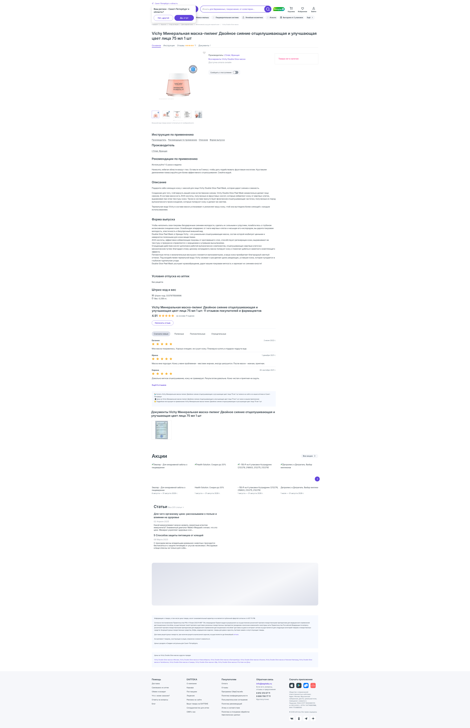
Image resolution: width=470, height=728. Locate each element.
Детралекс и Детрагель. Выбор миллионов (301, 487)
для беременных (217, 9)
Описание (203, 140)
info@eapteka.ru (264, 683)
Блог (154, 704)
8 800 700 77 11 (263, 696)
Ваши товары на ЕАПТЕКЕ (197, 704)
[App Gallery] (313, 685)
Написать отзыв (162, 323)
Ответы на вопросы (160, 700)
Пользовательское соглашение (234, 700)
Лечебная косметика (254, 17)
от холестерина (247, 9)
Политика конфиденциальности (235, 696)
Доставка (156, 683)
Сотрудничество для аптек (198, 708)
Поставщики (192, 692)
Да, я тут (184, 18)
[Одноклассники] (298, 718)
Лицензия (191, 696)
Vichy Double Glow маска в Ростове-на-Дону (234, 662)
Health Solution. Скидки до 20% (209, 487)
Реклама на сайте (194, 700)
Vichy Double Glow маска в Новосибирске (195, 660)
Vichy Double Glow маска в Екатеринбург (225, 660)
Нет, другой (163, 18)
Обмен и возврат (159, 692)
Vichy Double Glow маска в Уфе (206, 662)
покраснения (232, 9)
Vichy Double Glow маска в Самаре (182, 662)
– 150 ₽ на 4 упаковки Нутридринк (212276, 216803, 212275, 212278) (258, 488)
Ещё (308, 17)
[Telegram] (306, 718)
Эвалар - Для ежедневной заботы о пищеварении (168, 488)
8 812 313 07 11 (263, 693)
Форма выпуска (217, 140)
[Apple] (291, 685)
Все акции (308, 456)
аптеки (236, 634)
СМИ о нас (191, 712)
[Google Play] (298, 685)
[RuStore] (306, 685)
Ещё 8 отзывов (159, 385)
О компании (192, 683)
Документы (204, 45)
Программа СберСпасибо (232, 692)
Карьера (190, 687)
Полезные (179, 334)
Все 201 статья (175, 507)
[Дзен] (313, 718)
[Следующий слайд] (317, 479)
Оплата (225, 683)
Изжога (273, 17)
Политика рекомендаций (232, 704)
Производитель (159, 140)
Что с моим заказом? (161, 696)
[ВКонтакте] (291, 718)
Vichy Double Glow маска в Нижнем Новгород (282, 660)
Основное (156, 45)
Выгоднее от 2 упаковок (293, 17)
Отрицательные (218, 334)
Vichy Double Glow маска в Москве (166, 660)
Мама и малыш (202, 17)
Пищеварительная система (227, 17)
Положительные (197, 334)
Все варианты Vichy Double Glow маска (226, 59)
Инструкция (169, 45)
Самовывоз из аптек (160, 687)
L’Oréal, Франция (232, 55)
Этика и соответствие (231, 708)
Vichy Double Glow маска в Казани (252, 660)
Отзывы (186, 45)
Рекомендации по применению (182, 140)
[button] (165, 3)
